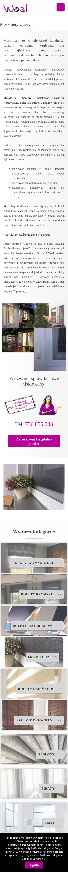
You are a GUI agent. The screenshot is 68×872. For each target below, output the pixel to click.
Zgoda (34, 865)
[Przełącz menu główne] (61, 7)
